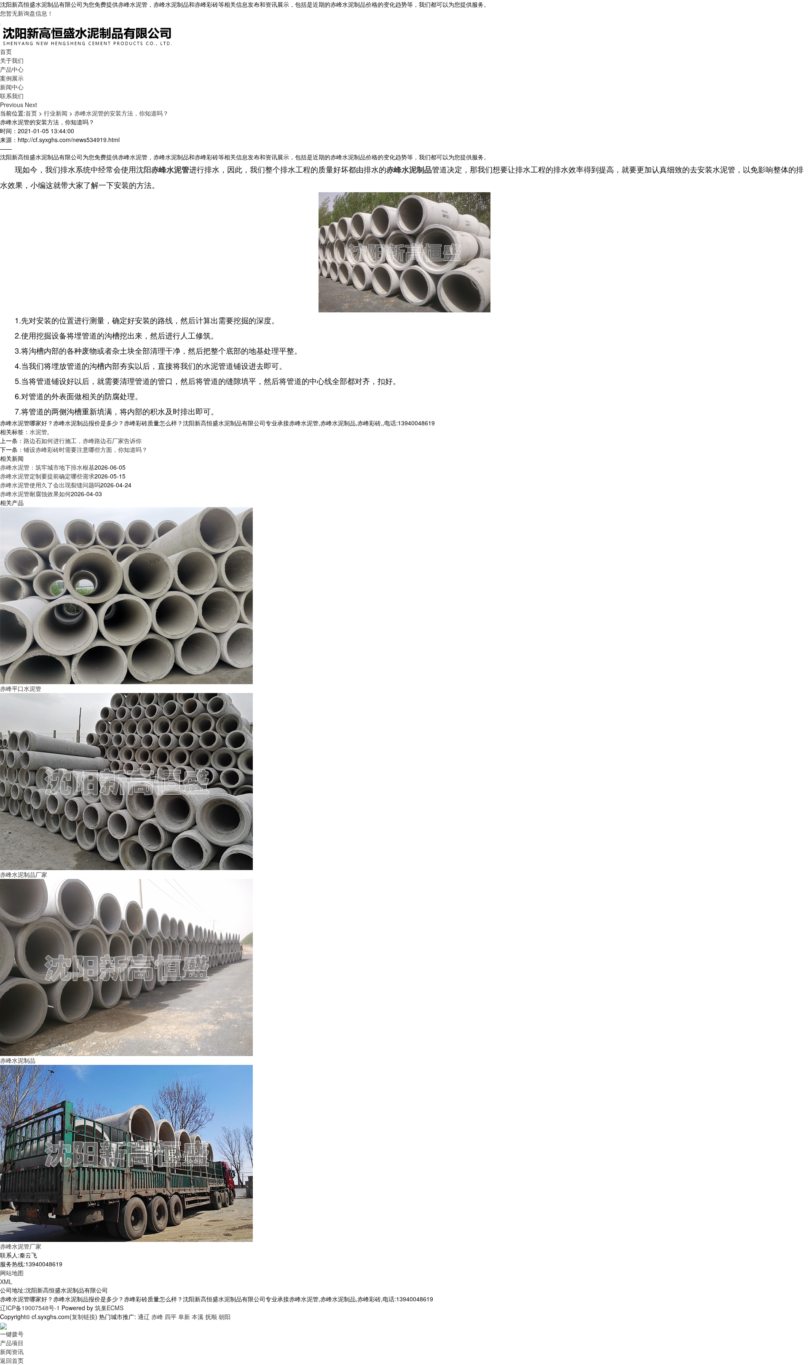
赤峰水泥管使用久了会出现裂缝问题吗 (50, 485)
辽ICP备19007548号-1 (30, 1307)
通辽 (144, 1316)
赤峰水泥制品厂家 (23, 874)
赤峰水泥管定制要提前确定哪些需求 (47, 476)
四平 (171, 1316)
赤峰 (157, 1316)
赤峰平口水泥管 (20, 688)
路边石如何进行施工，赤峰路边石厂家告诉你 (83, 440)
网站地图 (12, 1272)
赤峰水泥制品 (17, 1060)
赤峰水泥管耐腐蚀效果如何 (35, 493)
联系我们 (12, 95)
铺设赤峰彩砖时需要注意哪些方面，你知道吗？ (85, 449)
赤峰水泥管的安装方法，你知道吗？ (121, 113)
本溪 (198, 1316)
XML (6, 1281)
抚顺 (211, 1316)
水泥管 (38, 431)
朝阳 (224, 1316)
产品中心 (12, 69)
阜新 (184, 1316)
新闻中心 (12, 87)
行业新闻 (55, 113)
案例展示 (12, 78)
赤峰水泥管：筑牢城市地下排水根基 (47, 467)
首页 (6, 51)
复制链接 (83, 1316)
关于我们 (12, 60)
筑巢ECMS (109, 1307)
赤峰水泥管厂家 (20, 1246)
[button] (12, 104)
